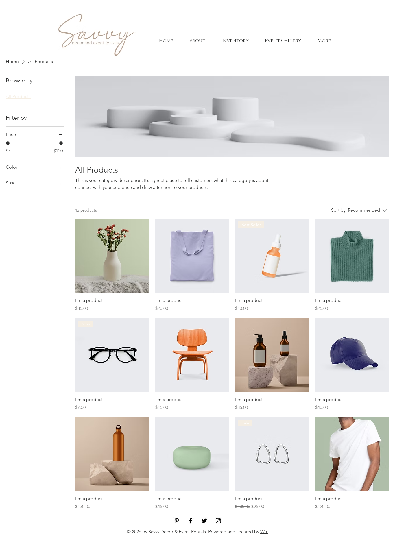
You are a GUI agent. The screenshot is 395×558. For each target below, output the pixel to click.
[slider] (7, 143)
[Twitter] (204, 520)
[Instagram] (218, 520)
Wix (264, 531)
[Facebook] (190, 520)
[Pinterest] (176, 520)
